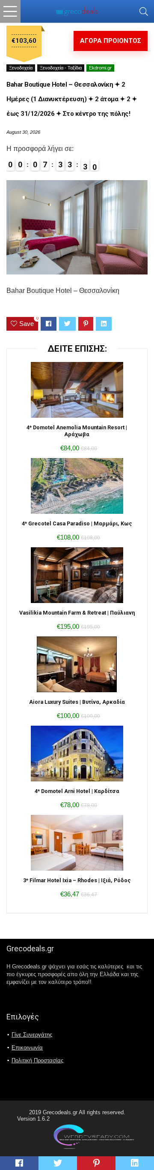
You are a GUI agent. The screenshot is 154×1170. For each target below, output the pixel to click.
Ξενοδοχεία (21, 67)
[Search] (143, 11)
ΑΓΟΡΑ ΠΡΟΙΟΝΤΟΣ (110, 41)
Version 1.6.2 (33, 1119)
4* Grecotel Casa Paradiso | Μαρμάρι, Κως (77, 523)
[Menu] (10, 11)
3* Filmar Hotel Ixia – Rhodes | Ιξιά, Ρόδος (77, 880)
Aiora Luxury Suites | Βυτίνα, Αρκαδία (77, 702)
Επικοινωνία (27, 1047)
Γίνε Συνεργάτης (32, 1034)
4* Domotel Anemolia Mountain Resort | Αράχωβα (77, 430)
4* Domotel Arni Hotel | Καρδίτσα (77, 791)
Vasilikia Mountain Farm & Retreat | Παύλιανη (77, 612)
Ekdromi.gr (100, 67)
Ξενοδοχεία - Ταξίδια (61, 67)
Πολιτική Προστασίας (37, 1060)
